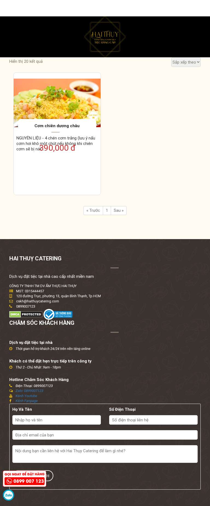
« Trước (93, 210)
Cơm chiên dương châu (57, 125)
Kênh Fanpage (27, 401)
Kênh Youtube (26, 396)
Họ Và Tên (22, 409)
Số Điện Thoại (122, 409)
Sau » (119, 210)
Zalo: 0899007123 (29, 391)
